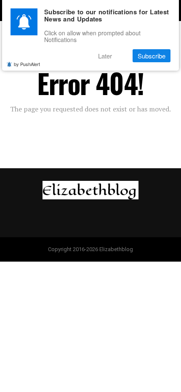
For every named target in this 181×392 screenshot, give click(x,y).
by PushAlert (27, 64)
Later (105, 55)
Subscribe (151, 55)
